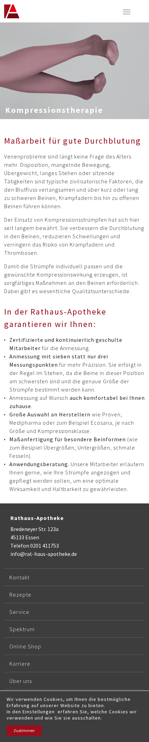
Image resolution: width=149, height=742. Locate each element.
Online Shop (25, 646)
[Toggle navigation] (126, 11)
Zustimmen (24, 730)
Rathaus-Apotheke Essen (11, 11)
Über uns (20, 680)
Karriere (19, 663)
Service (19, 611)
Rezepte (20, 594)
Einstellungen (39, 712)
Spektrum (22, 629)
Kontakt (19, 577)
